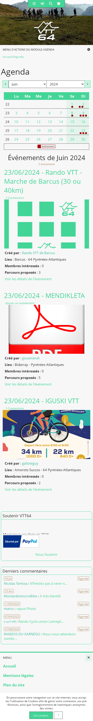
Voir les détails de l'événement (28, 279)
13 (50, 121)
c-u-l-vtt (10, 621)
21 (61, 130)
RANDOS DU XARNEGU (22, 634)
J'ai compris (41, 715)
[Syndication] (91, 63)
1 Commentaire (14, 197)
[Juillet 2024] (87, 84)
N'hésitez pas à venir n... (48, 583)
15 (72, 121)
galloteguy (30, 463)
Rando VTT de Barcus (38, 253)
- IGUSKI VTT (41, 400)
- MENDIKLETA (44, 295)
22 (72, 130)
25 (28, 139)
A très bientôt (50, 596)
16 (83, 121)
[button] (34, 3)
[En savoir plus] (58, 715)
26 (39, 139)
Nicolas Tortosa (15, 583)
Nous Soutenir (46, 554)
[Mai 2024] (5, 84)
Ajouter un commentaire (20, 303)
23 (83, 130)
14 (61, 121)
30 (83, 139)
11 (28, 121)
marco (9, 608)
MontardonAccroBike (20, 596)
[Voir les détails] (46, 224)
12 (39, 121)
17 (16, 130)
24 (16, 139)
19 (39, 130)
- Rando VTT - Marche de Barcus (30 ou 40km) (43, 181)
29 (72, 139)
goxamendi (31, 358)
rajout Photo (26, 608)
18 (28, 130)
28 (61, 139)
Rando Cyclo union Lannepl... (41, 621)
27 (50, 139)
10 (16, 121)
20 (50, 130)
